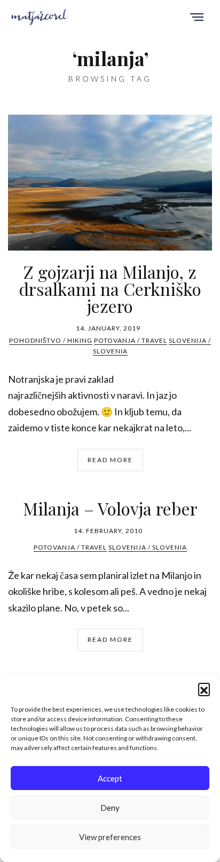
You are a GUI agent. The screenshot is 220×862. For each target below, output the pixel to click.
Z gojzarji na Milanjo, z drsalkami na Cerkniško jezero (110, 288)
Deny (110, 807)
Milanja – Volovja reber (110, 508)
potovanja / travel (130, 340)
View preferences (110, 837)
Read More (110, 460)
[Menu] (196, 17)
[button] (204, 688)
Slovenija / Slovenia (147, 547)
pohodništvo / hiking (50, 340)
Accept (110, 778)
